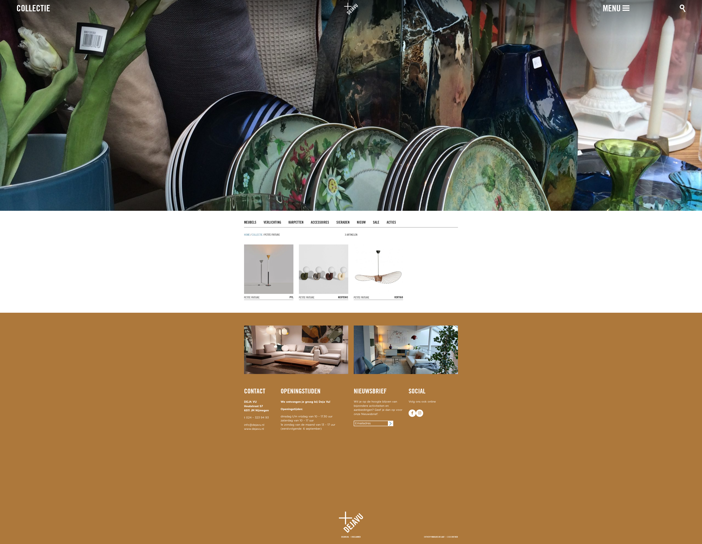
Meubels (250, 222)
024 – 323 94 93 (257, 417)
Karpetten (295, 222)
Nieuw (361, 222)
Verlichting (272, 222)
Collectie (33, 9)
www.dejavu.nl (254, 429)
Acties (391, 222)
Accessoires (320, 222)
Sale (376, 222)
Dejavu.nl (345, 537)
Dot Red (455, 537)
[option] (351, 105)
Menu (612, 9)
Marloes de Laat (437, 537)
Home (247, 235)
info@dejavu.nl (254, 425)
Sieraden (343, 222)
